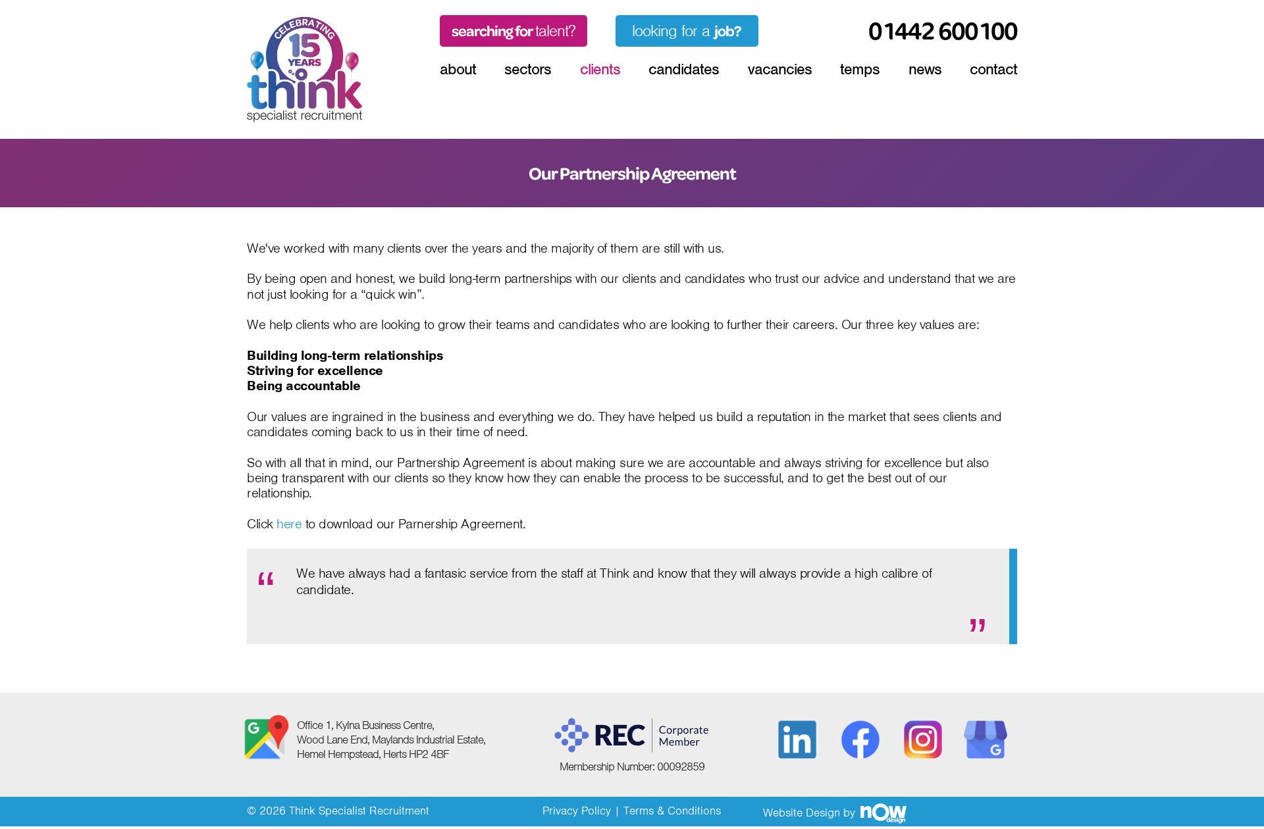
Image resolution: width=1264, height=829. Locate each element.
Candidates (683, 69)
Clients (600, 69)
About (458, 69)
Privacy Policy (576, 810)
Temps (860, 69)
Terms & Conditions (672, 810)
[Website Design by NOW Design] (882, 812)
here (289, 524)
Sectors (527, 69)
